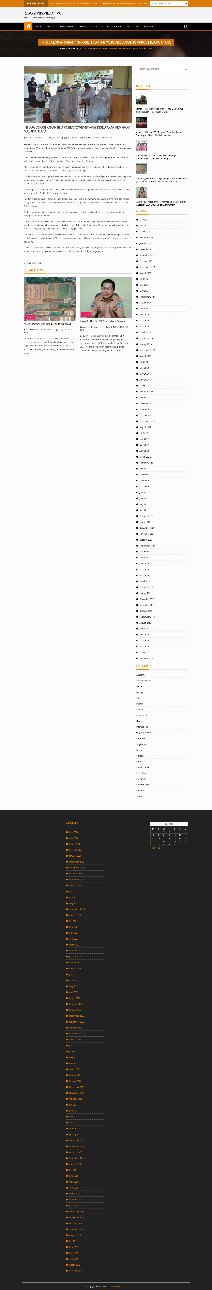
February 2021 (146, 516)
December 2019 (146, 599)
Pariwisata (141, 761)
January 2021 (145, 522)
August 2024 (145, 302)
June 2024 (144, 314)
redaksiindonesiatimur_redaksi (43, 137)
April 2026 (144, 225)
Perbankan (141, 778)
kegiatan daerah (143, 732)
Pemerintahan (132, 26)
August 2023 (145, 356)
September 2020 (147, 545)
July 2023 (143, 362)
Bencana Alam (143, 680)
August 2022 (145, 427)
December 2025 (146, 249)
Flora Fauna (141, 715)
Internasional (67, 26)
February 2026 (146, 237)
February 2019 (146, 658)
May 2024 (144, 320)
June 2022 (144, 439)
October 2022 (145, 415)
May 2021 (144, 504)
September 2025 (147, 267)
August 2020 (145, 551)
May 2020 (144, 569)
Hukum (94, 26)
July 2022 (143, 433)
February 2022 (146, 462)
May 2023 (144, 373)
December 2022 (146, 403)
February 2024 (146, 338)
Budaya (117, 26)
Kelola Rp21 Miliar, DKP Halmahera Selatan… (103, 321)
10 (174, 835)
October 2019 (145, 611)
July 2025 (143, 279)
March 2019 (145, 652)
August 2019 (145, 622)
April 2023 (144, 379)
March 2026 (145, 231)
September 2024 (147, 296)
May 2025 (144, 290)
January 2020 (145, 593)
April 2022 (144, 450)
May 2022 (144, 445)
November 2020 (147, 533)
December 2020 (146, 528)
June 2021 (144, 498)
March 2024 (145, 332)
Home (39, 26)
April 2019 (144, 646)
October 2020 (145, 539)
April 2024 (144, 326)
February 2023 (146, 391)
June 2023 (144, 367)
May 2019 (144, 640)
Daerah (82, 26)
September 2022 (147, 421)
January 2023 (145, 397)
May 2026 (144, 219)
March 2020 (145, 581)
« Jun (152, 847)
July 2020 (143, 557)
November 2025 (147, 255)
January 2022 (145, 468)
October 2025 (145, 261)
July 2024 (143, 308)
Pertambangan (143, 784)
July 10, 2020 (72, 137)
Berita (139, 686)
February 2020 (146, 587)
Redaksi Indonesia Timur (114, 1286)
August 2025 (145, 273)
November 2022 (147, 409)
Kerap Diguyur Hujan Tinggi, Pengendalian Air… (48, 323)
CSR (138, 698)
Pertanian (140, 790)
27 (153, 844)
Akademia (148, 26)
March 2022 (145, 456)
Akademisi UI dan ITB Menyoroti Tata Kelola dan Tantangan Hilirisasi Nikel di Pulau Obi (126, 3)
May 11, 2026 (121, 327)
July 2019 (143, 628)
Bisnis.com (37, 263)
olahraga (140, 755)
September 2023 (147, 350)
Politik (105, 26)
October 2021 (145, 486)
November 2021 (147, 480)
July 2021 (143, 492)
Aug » (159, 847)
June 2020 (144, 563)
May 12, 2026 (65, 329)
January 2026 (145, 243)
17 (174, 838)
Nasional (51, 26)
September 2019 (147, 616)
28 (158, 844)
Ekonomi (140, 709)
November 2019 (147, 605)
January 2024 (145, 344)
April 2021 (144, 510)
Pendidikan (141, 773)
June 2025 (144, 285)
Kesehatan (73, 48)
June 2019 (144, 634)
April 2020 (144, 575)
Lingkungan (141, 744)
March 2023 (145, 385)
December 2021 (146, 474)
